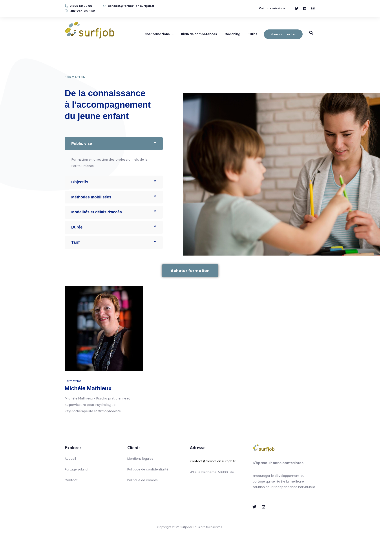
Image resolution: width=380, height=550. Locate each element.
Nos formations (157, 34)
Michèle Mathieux (88, 388)
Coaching (232, 34)
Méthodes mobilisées (91, 197)
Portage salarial (76, 469)
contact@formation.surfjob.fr (213, 461)
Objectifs (79, 182)
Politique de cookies (142, 480)
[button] (114, 143)
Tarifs (252, 34)
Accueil (70, 458)
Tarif (75, 242)
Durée (76, 227)
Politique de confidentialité (147, 469)
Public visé (81, 143)
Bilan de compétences (199, 34)
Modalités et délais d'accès (96, 212)
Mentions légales (140, 458)
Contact (71, 480)
